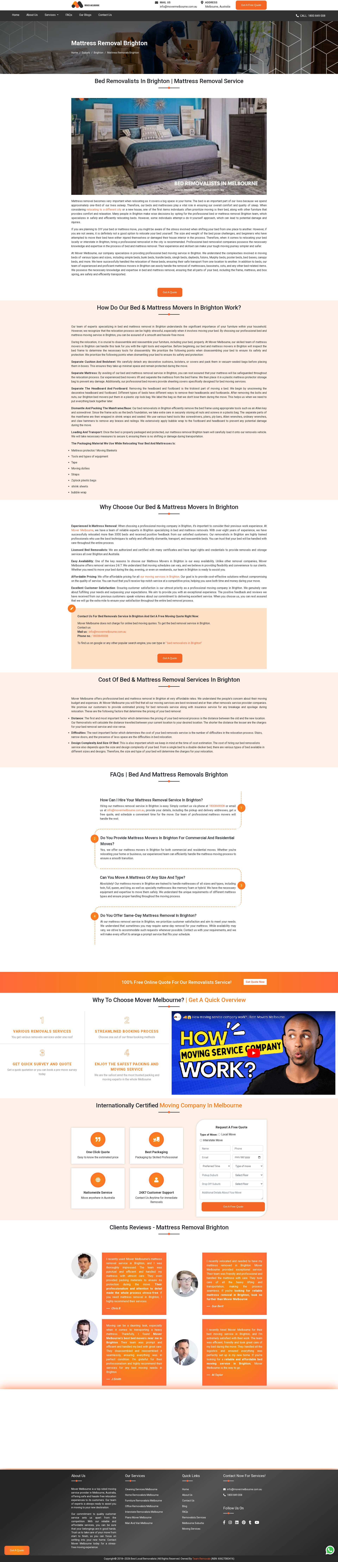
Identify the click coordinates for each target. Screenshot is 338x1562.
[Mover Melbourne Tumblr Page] (250, 1522)
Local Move (228, 1134)
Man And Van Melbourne (139, 1523)
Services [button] (50, 15)
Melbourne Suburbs (193, 1523)
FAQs (68, 15)
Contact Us (105, 15)
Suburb (86, 52)
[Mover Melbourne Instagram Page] (230, 1522)
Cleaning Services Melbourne (141, 1489)
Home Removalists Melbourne (142, 1495)
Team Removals (201, 1558)
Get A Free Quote (251, 5)
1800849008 (100, 636)
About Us (32, 15)
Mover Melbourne (82, 530)
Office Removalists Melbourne (141, 1506)
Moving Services (191, 1528)
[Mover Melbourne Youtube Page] (257, 1522)
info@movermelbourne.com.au (178, 6)
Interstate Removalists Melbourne (144, 1511)
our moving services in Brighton (159, 576)
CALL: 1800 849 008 (312, 15)
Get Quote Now (255, 981)
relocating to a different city (104, 209)
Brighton (98, 52)
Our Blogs (85, 15)
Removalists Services (194, 1517)
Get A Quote (170, 292)
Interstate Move (213, 1140)
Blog (184, 1506)
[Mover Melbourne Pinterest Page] (244, 1522)
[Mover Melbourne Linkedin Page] (237, 1522)
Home (15, 15)
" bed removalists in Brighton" (184, 643)
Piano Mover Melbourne (138, 1517)
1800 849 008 (234, 1495)
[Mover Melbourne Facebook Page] (224, 1522)
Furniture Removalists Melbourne (143, 1500)
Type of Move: (208, 1134)
